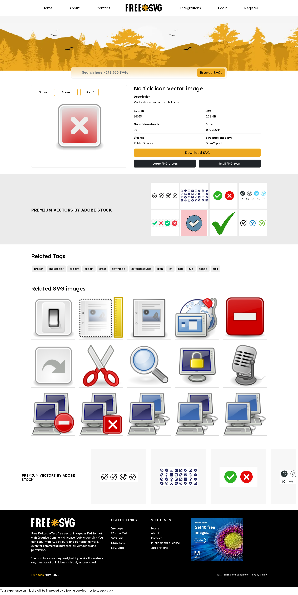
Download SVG (197, 152)
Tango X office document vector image (149, 333)
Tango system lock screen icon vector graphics (197, 381)
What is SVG (119, 533)
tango (203, 269)
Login (222, 8)
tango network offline (97, 430)
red (180, 269)
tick (215, 269)
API (219, 574)
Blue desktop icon (191, 335)
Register (251, 8)
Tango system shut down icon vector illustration (53, 333)
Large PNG (164, 163)
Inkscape (117, 528)
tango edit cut (92, 383)
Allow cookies (101, 591)
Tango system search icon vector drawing (149, 381)
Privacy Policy (259, 574)
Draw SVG (118, 543)
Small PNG (229, 163)
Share (43, 92)
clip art (74, 269)
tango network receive (146, 430)
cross (102, 269)
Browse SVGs (211, 72)
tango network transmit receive (245, 428)
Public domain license (165, 543)
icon (160, 269)
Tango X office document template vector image (101, 333)
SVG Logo (118, 547)
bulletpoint (56, 269)
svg (191, 269)
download (118, 269)
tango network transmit (194, 430)
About (74, 8)
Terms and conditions (236, 574)
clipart (89, 269)
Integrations (190, 8)
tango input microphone (243, 383)
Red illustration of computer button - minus (245, 333)
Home (47, 8)
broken (38, 269)
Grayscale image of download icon (53, 381)
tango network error (48, 430)
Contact (103, 8)
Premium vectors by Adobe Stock (71, 210)
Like (89, 92)
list (170, 269)
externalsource (141, 269)
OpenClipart (214, 143)
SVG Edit (117, 538)
